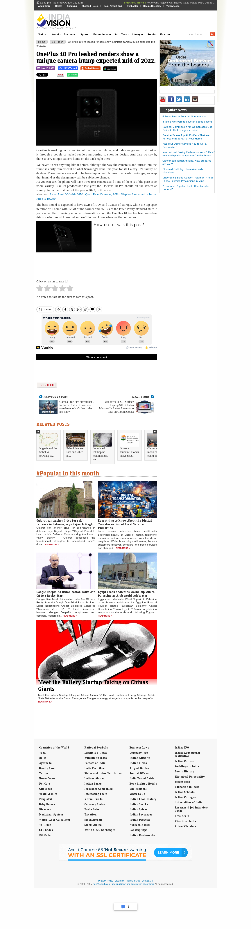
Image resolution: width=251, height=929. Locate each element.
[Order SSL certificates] (125, 860)
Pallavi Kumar (92, 68)
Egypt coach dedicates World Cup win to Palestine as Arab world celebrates (126, 593)
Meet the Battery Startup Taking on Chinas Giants (93, 685)
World (55, 34)
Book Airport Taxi (113, 6)
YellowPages (173, 6)
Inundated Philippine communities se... (100, 453)
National (43, 34)
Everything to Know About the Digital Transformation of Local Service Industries (125, 524)
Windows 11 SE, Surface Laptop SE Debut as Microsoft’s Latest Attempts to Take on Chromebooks (116, 407)
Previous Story (55, 396)
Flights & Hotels (90, 6)
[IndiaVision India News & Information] (56, 21)
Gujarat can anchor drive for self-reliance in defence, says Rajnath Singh (64, 522)
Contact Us (147, 881)
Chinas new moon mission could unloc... (155, 452)
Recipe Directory (152, 6)
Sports (84, 34)
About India (44, 6)
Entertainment (102, 34)
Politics (152, 34)
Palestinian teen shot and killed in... (75, 452)
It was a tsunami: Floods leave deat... (129, 452)
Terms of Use (133, 881)
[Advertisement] (150, 20)
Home (41, 41)
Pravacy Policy (105, 881)
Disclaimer (120, 881)
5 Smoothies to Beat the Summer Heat (184, 116)
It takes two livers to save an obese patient (187, 121)
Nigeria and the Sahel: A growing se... (48, 452)
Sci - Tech (57, 41)
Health (58, 6)
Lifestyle (137, 34)
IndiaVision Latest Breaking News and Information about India (123, 884)
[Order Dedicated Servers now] (187, 85)
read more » (52, 544)
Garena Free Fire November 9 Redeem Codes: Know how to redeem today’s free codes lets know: (76, 407)
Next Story (141, 396)
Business (70, 34)
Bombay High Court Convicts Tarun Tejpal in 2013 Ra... (183, 2)
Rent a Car (132, 6)
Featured (165, 34)
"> (79, 75)
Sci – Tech (120, 34)
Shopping (72, 6)
